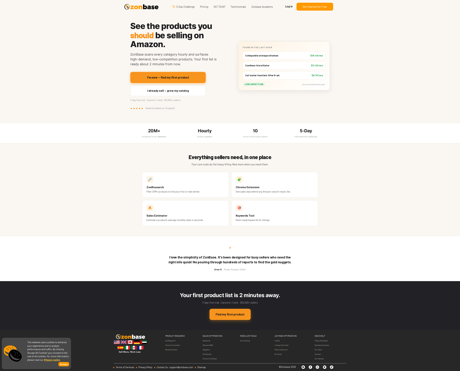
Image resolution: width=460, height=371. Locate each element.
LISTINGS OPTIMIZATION (286, 336)
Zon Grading (245, 341)
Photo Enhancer (281, 350)
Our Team (318, 350)
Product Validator (210, 359)
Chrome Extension (172, 345)
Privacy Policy (145, 367)
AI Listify (278, 354)
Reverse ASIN (208, 345)
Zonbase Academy (262, 6)
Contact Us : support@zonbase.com (174, 367)
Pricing (204, 6)
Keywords (206, 341)
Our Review (319, 359)
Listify (277, 341)
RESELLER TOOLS (248, 336)
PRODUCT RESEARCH (175, 336)
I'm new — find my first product (168, 77)
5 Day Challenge (185, 6)
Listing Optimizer (282, 345)
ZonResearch (170, 341)
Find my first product (230, 314)
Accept (64, 364)
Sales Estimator (171, 350)
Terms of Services (124, 367)
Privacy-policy (52, 359)
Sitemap (201, 367)
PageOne (206, 350)
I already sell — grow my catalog (168, 90)
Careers (318, 354)
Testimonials (238, 6)
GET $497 (219, 6)
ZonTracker (207, 354)
